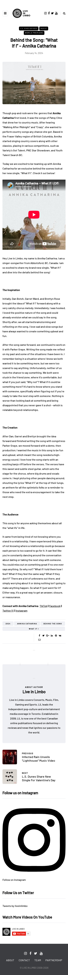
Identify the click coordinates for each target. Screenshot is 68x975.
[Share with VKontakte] (60, 635)
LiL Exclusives (28, 28)
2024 (8, 624)
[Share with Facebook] (39, 635)
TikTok (43, 605)
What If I (34, 629)
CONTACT (24, 960)
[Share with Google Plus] (48, 635)
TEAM (37, 960)
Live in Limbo (34, 691)
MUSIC (44, 28)
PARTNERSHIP (53, 960)
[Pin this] (56, 635)
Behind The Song (53, 624)
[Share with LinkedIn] (52, 635)
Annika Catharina (27, 624)
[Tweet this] (43, 635)
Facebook (54, 605)
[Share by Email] (39, 639)
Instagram (21, 610)
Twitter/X (8, 610)
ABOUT (10, 960)
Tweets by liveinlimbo (15, 905)
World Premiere (34, 33)
